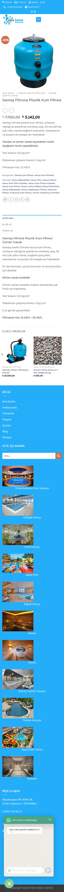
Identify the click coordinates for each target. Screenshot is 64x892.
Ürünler (6, 425)
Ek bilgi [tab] (6, 224)
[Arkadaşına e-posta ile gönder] (16, 199)
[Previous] (2, 360)
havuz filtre (36, 180)
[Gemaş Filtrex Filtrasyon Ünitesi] (16, 351)
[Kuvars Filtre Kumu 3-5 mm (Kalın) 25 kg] (48, 351)
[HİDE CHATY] (9, 883)
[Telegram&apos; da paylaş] (27, 199)
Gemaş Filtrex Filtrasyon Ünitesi (15, 371)
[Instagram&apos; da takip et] (32, 12)
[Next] (61, 360)
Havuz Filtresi (49, 180)
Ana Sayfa (8, 93)
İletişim (6, 437)
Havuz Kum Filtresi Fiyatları (41, 183)
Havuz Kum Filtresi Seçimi (14, 186)
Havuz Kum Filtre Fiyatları (14, 183)
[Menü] (38, 19)
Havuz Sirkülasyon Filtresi (34, 189)
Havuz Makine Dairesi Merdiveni (43, 186)
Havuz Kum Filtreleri (31, 93)
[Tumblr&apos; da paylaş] (22, 199)
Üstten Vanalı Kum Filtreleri (46, 192)
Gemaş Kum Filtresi (24, 175)
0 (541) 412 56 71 (12, 811)
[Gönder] (58, 456)
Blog (5, 431)
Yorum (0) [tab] (7, 230)
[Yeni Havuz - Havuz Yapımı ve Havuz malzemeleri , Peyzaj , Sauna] (17, 19)
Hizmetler (8, 413)
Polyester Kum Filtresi (21, 192)
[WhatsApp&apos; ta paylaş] (5, 199)
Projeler (7, 419)
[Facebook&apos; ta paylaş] (10, 199)
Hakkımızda (9, 407)
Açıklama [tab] (7, 218)
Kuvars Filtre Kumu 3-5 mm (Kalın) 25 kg (46, 371)
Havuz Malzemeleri (11, 189)
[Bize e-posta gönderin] (35, 12)
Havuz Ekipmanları (20, 180)
